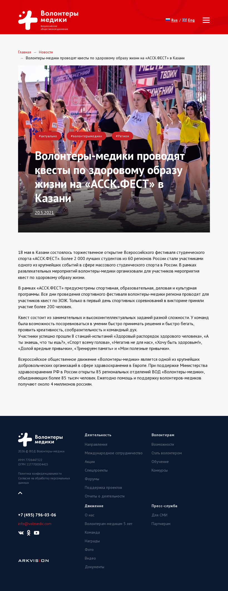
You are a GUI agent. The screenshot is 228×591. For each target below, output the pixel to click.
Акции (90, 461)
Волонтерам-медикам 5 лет (108, 523)
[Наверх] (22, 492)
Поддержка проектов (103, 487)
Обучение (160, 461)
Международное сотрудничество (114, 452)
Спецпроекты (96, 470)
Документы (94, 566)
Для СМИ (159, 515)
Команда (92, 532)
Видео (90, 558)
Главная (24, 52)
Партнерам (161, 523)
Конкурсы (160, 470)
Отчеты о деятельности (105, 496)
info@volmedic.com (34, 523)
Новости (46, 52)
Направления (96, 444)
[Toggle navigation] (204, 20)
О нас (89, 515)
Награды (92, 540)
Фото (89, 549)
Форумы (92, 478)
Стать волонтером (167, 452)
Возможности (163, 444)
